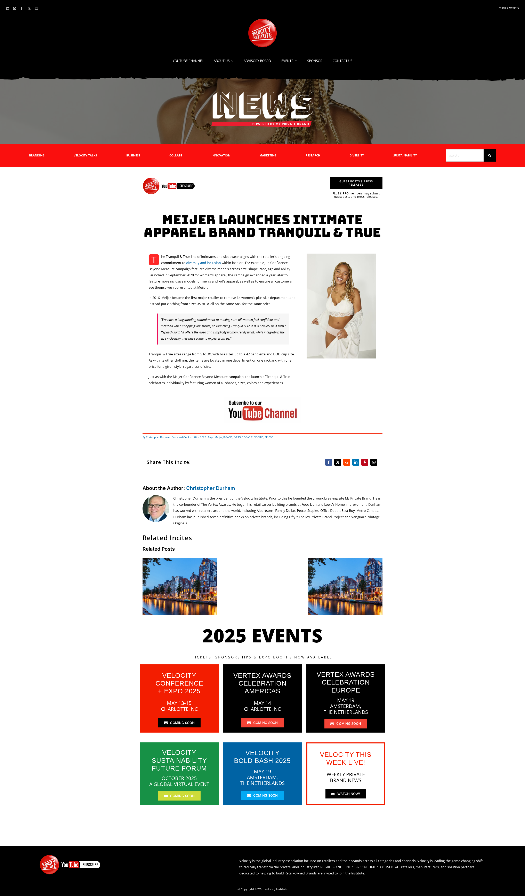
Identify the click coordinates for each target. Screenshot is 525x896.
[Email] (373, 462)
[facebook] (21, 8)
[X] (337, 462)
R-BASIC (228, 437)
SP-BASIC (247, 437)
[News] (262, 92)
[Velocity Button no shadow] (262, 20)
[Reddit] (346, 462)
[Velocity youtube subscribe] (169, 179)
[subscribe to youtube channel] (262, 398)
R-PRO (237, 437)
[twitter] (29, 8)
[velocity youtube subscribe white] (70, 856)
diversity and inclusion (203, 263)
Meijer (218, 437)
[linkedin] (7, 8)
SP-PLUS (259, 437)
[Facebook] (328, 462)
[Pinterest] (364, 462)
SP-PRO (269, 437)
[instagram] (14, 8)
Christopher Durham (158, 437)
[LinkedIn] (355, 462)
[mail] (36, 8)
